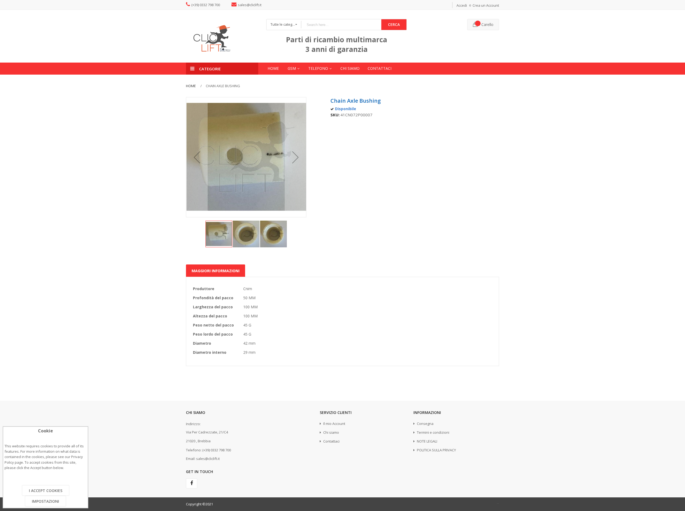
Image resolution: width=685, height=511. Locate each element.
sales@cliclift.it (249, 4)
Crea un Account (486, 5)
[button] (197, 157)
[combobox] (341, 24)
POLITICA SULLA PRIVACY (436, 450)
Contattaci (331, 441)
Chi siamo (330, 432)
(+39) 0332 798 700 (205, 4)
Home (191, 85)
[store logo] (222, 36)
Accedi (461, 5)
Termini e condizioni (432, 432)
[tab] (215, 269)
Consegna (424, 423)
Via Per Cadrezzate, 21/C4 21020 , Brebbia (207, 436)
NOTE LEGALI (426, 441)
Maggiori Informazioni (215, 270)
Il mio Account (333, 423)
